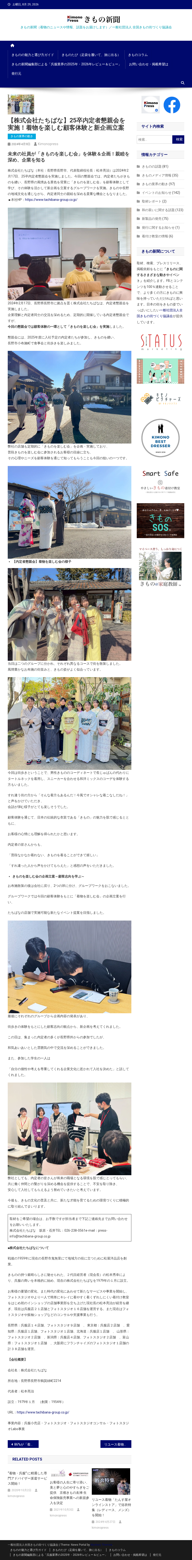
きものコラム (138, 55)
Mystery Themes (101, 1544)
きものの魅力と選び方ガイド (32, 55)
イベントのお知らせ (156, 193)
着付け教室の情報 (155, 236)
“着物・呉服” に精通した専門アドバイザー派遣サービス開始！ (27, 1478)
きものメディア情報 (156, 175)
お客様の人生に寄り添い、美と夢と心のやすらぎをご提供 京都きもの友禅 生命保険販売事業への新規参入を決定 (69, 1492)
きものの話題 (152, 166)
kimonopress (48, 144)
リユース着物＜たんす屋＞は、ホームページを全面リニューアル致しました (117, 1444)
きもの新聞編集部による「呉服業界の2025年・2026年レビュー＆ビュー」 (66, 64)
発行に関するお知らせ (158, 227)
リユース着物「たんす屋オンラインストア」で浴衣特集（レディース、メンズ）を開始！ (111, 1507)
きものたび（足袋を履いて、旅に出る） (91, 55)
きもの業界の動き (22, 136)
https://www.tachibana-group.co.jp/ (51, 200)
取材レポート (152, 201)
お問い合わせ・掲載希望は (148, 64)
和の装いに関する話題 (158, 210)
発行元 (16, 73)
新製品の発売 (152, 218)
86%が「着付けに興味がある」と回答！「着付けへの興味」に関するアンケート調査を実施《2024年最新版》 (26, 1444)
